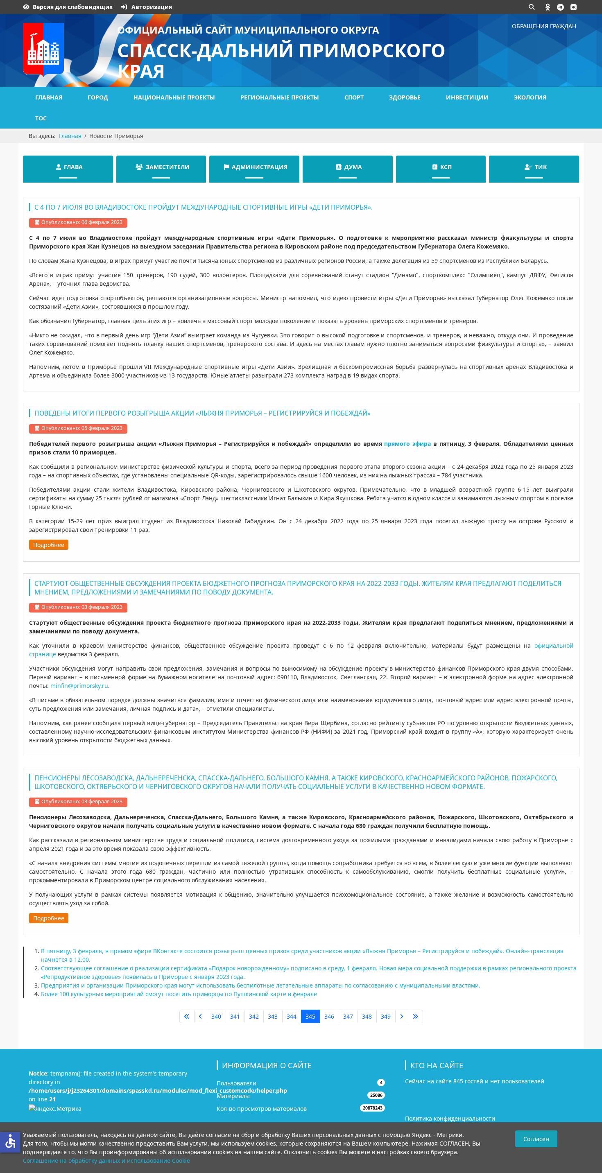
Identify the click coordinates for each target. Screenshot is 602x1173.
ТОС (41, 118)
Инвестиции (467, 97)
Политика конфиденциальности (450, 1118)
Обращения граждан (544, 26)
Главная (48, 97)
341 (235, 1016)
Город (98, 97)
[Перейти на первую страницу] (187, 1017)
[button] (548, 7)
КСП (446, 167)
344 (291, 1016)
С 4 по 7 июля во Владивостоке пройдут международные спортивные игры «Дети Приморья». (203, 207)
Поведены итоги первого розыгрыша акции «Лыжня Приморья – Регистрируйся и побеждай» (202, 413)
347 (348, 1016)
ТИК (541, 167)
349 (386, 1016)
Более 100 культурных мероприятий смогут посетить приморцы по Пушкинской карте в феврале (179, 994)
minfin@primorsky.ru (79, 685)
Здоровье (405, 97)
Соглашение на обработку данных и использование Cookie (106, 1160)
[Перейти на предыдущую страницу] (200, 1017)
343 (273, 1016)
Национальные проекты (174, 97)
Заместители (168, 167)
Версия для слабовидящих (73, 7)
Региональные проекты (279, 97)
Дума (353, 167)
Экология (530, 97)
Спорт (354, 97)
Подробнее (48, 545)
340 (216, 1016)
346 (329, 1016)
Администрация (259, 167)
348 (367, 1016)
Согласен (536, 1139)
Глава (73, 167)
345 (310, 1016)
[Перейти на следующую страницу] (401, 1017)
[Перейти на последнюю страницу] (415, 1017)
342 (254, 1016)
